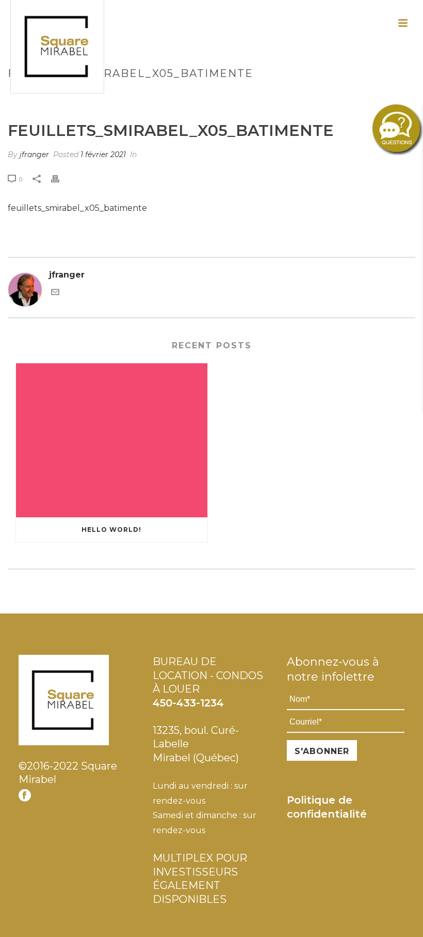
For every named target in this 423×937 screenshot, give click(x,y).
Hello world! (111, 529)
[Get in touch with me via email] (55, 293)
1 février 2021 (103, 154)
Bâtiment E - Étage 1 (233, 95)
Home (179, 95)
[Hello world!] (111, 440)
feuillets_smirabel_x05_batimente (77, 208)
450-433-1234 (188, 703)
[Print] (60, 179)
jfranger (34, 154)
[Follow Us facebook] (25, 796)
